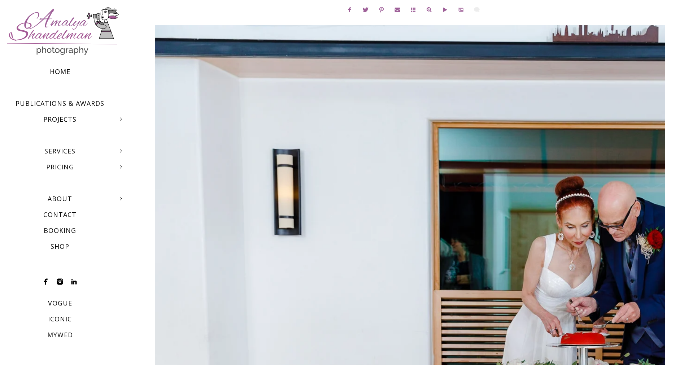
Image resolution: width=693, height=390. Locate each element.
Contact (60, 214)
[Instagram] (60, 282)
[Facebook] (46, 282)
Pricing (60, 166)
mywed (60, 334)
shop (60, 246)
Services (59, 151)
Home (60, 71)
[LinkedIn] (74, 282)
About (60, 198)
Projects (60, 119)
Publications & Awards (60, 103)
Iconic (60, 319)
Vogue (60, 303)
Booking (60, 230)
